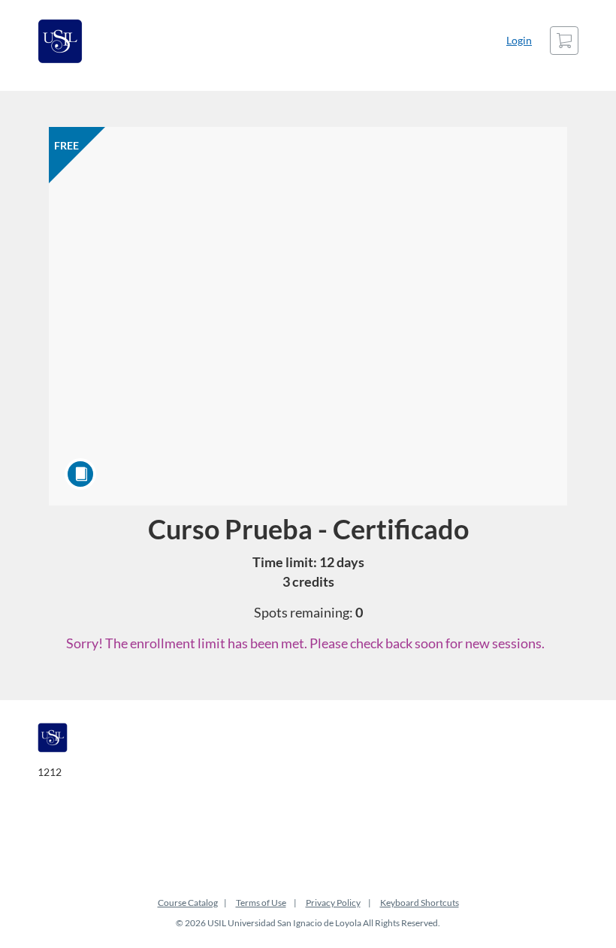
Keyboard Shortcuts (419, 902)
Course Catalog (188, 902)
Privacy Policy (333, 902)
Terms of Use (261, 902)
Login (519, 40)
